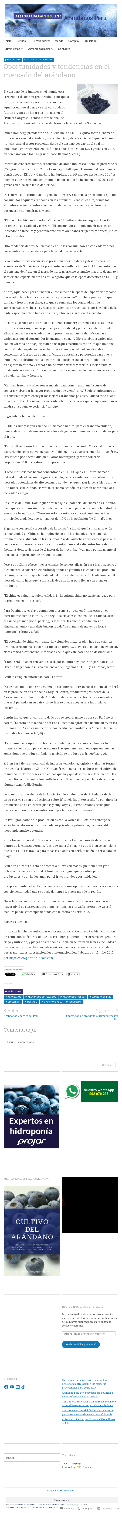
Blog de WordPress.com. (61, 1490)
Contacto (64, 49)
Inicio (8, 41)
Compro (73, 41)
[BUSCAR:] (32, 1457)
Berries (21, 41)
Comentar (107, 1065)
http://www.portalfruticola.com (31, 958)
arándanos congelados (42, 997)
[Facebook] (6, 1386)
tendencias (75, 1001)
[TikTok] (23, 1386)
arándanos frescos (74, 997)
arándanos (14, 997)
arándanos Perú (101, 997)
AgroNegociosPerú (40, 49)
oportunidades (53, 1001)
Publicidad (90, 41)
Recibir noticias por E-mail (81, 1344)
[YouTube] (11, 1386)
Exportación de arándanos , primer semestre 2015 (91, 1014)
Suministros (12, 49)
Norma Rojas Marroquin (38, 59)
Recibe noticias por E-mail (82, 1306)
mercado (32, 1001)
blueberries (14, 1001)
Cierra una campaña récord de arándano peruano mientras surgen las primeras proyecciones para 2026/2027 (85, 1383)
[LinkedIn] (17, 1386)
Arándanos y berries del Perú (21, 1012)
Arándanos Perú (85, 18)
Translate (87, 1467)
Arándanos (14, 991)
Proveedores (42, 41)
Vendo (59, 41)
